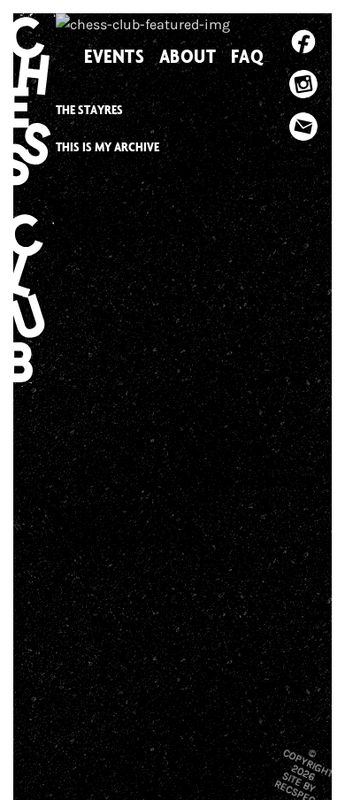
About (188, 55)
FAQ (247, 55)
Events (114, 55)
